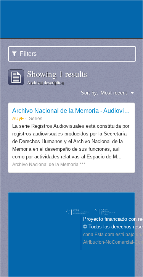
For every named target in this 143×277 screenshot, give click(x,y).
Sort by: (89, 93)
